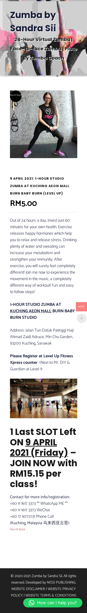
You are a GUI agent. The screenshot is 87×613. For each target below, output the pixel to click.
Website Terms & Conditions (51, 595)
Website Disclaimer (28, 589)
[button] (52, 602)
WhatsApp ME (52, 503)
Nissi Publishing (61, 582)
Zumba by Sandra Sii (33, 21)
